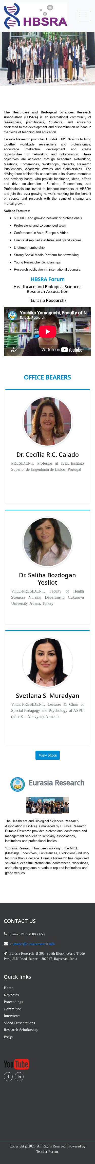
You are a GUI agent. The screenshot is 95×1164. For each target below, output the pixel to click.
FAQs (8, 1037)
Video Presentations (19, 1023)
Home (8, 988)
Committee (12, 1009)
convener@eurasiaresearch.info (32, 944)
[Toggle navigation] (84, 16)
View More (48, 755)
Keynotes (11, 995)
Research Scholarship (21, 1030)
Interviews (12, 1016)
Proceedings (13, 1002)
